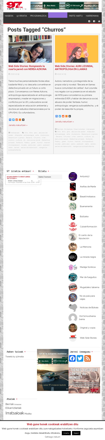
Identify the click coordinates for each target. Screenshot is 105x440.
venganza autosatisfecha (83, 146)
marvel (47, 143)
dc (25, 140)
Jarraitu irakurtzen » (17, 125)
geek (33, 143)
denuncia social (33, 140)
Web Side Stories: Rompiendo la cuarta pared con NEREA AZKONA (27, 68)
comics (11, 140)
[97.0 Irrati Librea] (16, 6)
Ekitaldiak (68, 129)
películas (32, 145)
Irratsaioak (15, 133)
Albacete (18, 135)
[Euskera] (99, 20)
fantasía (19, 143)
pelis (39, 145)
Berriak (60, 129)
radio (10, 147)
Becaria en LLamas (16, 138)
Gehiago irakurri (52, 437)
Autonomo (44, 135)
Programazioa (38, 16)
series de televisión (29, 147)
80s (31, 133)
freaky (27, 143)
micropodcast (14, 145)
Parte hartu (76, 16)
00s (26, 133)
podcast (46, 145)
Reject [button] (76, 433)
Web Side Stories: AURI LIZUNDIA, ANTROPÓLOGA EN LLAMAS (74, 68)
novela (24, 145)
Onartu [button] (66, 433)
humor (40, 143)
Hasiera (9, 16)
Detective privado (77, 139)
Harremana (92, 16)
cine (44, 138)
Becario (29, 138)
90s (35, 133)
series (16, 147)
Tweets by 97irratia (14, 356)
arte (37, 135)
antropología (29, 135)
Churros (37, 138)
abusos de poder (79, 132)
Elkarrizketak (79, 129)
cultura (19, 140)
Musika (27, 413)
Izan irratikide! (58, 16)
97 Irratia (22, 16)
